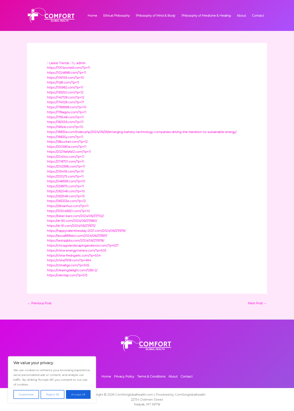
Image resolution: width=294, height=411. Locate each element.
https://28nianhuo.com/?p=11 (68, 206)
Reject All (52, 394)
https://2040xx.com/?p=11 (65, 156)
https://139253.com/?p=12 (65, 92)
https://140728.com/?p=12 (65, 97)
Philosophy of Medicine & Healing (206, 15)
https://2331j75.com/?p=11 (65, 176)
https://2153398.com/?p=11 (66, 166)
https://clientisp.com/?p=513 (67, 275)
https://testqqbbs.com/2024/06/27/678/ (75, 240)
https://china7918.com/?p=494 (69, 260)
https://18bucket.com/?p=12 (67, 142)
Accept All (78, 394)
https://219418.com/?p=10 (65, 171)
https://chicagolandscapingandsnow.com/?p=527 (82, 245)
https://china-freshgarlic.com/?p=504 (74, 255)
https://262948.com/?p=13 (66, 196)
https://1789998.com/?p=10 (66, 107)
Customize (26, 394)
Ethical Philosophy (116, 15)
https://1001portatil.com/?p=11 (68, 67)
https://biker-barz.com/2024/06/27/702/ (75, 216)
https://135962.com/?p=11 (65, 87)
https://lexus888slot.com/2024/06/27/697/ (77, 236)
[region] (52, 379)
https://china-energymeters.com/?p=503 (76, 250)
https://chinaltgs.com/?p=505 (68, 265)
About (241, 15)
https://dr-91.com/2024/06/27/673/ (71, 226)
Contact (258, 15)
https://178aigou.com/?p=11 (66, 112)
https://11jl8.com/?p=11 (63, 82)
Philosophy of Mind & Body (155, 15)
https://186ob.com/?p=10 (65, 127)
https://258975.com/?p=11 (65, 186)
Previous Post (39, 303)
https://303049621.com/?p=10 (68, 211)
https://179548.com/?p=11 (65, 117)
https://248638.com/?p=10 (66, 181)
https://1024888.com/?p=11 (66, 72)
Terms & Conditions (151, 376)
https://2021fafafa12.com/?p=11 (69, 152)
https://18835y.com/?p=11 (65, 137)
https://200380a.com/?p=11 (66, 147)
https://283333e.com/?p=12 (66, 201)
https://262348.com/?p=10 (66, 191)
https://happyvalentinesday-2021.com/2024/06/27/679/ (86, 231)
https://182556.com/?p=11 (65, 122)
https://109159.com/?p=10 (65, 77)
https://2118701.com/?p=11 (65, 161)
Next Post (257, 303)
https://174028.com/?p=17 (65, 102)
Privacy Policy (124, 376)
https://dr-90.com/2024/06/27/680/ (72, 221)
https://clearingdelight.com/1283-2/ (72, 270)
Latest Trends (59, 63)
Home (92, 15)
